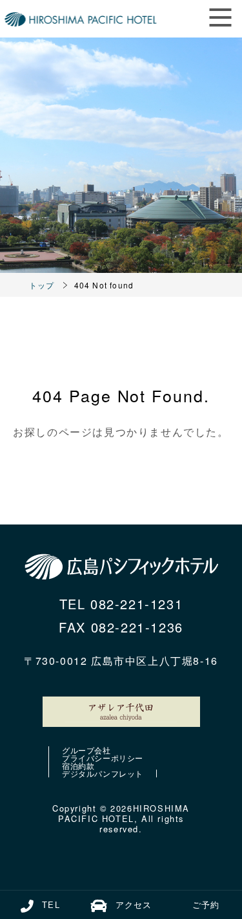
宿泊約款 (78, 766)
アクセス (134, 904)
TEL (50, 904)
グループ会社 (86, 750)
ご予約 (205, 904)
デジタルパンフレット (102, 773)
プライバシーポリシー (102, 758)
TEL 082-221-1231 (121, 603)
